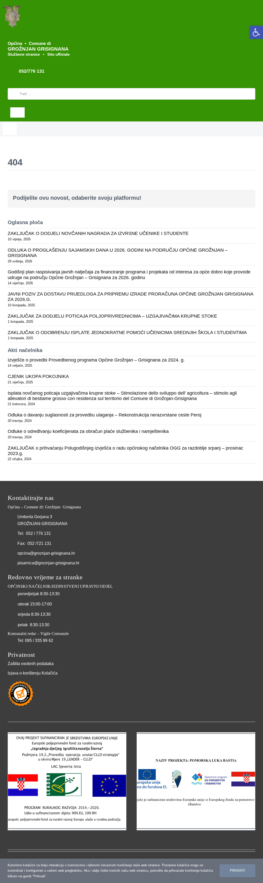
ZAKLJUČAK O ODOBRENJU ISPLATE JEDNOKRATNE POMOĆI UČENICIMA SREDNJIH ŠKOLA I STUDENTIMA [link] (127, 332)
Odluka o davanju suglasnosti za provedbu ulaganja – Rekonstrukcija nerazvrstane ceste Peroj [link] (104, 414)
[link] (256, 32)
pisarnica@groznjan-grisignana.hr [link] (48, 563)
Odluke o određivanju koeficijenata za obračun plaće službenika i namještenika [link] (88, 431)
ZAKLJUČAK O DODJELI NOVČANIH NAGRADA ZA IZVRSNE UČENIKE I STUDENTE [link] (98, 233)
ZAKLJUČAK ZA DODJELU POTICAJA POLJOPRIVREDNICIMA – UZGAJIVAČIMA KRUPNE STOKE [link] (112, 316)
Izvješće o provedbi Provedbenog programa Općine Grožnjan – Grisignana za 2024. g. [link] (96, 360)
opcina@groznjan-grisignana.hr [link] (46, 553)
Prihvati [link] (237, 870)
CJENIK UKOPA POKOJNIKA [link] (38, 376)
